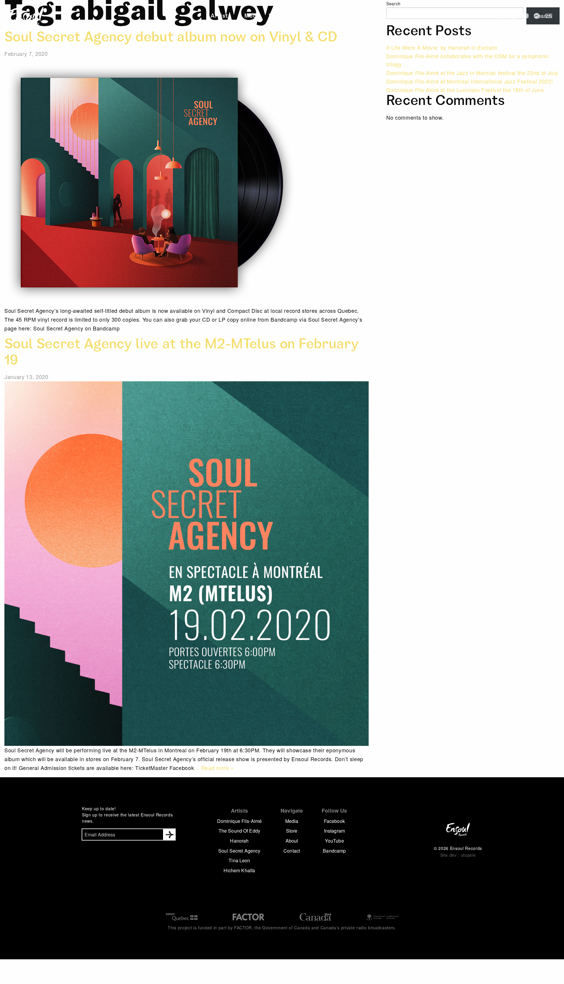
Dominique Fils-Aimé (239, 821)
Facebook (334, 821)
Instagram (334, 830)
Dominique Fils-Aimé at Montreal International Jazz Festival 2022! (469, 81)
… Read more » (214, 767)
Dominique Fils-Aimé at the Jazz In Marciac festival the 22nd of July (472, 72)
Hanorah (239, 840)
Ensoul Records (21, 16)
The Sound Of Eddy (239, 830)
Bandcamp (334, 850)
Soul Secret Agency (239, 850)
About (297, 16)
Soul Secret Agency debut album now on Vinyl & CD (171, 38)
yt (525, 15)
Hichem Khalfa (239, 870)
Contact (321, 16)
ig (513, 15)
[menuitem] (231, 16)
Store (276, 16)
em (548, 15)
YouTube (334, 840)
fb (501, 15)
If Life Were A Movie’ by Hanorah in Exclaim (442, 47)
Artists (229, 16)
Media (255, 16)
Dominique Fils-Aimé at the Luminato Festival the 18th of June (465, 89)
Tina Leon (239, 860)
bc (536, 15)
